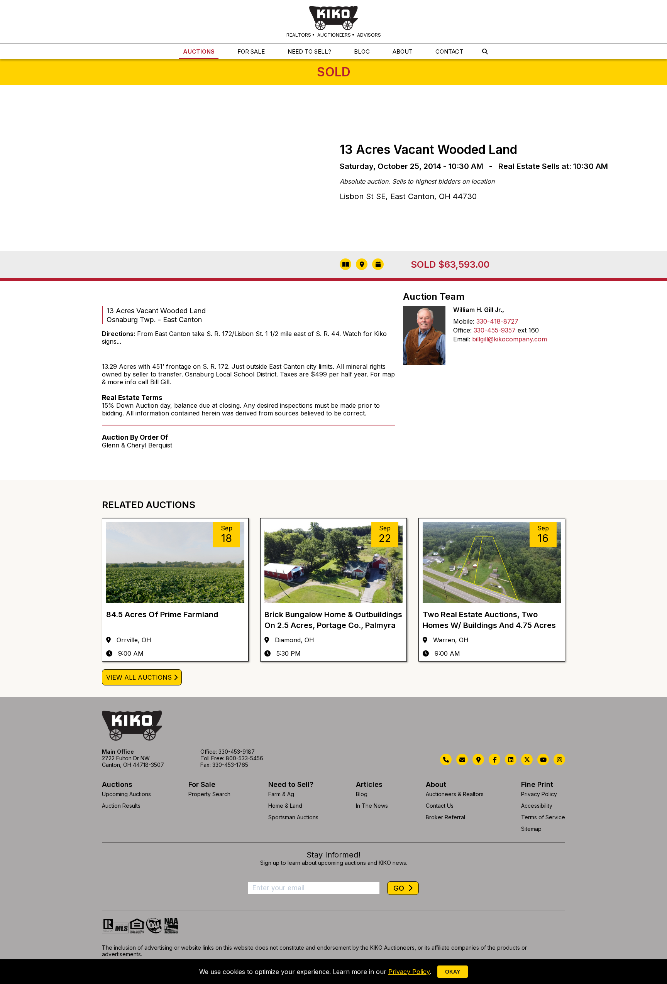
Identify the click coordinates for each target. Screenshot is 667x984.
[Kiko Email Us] (462, 759)
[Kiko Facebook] (494, 759)
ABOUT (403, 51)
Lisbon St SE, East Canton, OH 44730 (408, 196)
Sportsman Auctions (293, 817)
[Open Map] (361, 264)
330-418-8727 (497, 321)
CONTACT (449, 51)
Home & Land (285, 805)
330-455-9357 (495, 330)
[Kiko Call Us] (446, 759)
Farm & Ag (281, 794)
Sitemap (531, 828)
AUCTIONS (199, 51)
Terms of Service (543, 817)
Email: (461, 339)
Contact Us (440, 805)
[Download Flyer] (345, 264)
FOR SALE (251, 51)
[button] (485, 51)
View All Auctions (139, 677)
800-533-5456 (244, 758)
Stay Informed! (333, 854)
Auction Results (121, 805)
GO (399, 888)
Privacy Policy (539, 794)
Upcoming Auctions (126, 794)
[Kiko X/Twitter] (527, 759)
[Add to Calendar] (378, 264)
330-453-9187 (236, 751)
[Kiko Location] (478, 759)
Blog (361, 794)
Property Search (209, 794)
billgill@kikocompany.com (509, 339)
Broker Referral (445, 817)
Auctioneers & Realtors (455, 794)
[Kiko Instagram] (559, 759)
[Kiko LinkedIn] (510, 759)
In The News (372, 805)
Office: (462, 330)
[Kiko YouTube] (543, 759)
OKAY (452, 972)
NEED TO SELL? (309, 51)
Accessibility (536, 805)
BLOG (362, 51)
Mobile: (463, 321)
